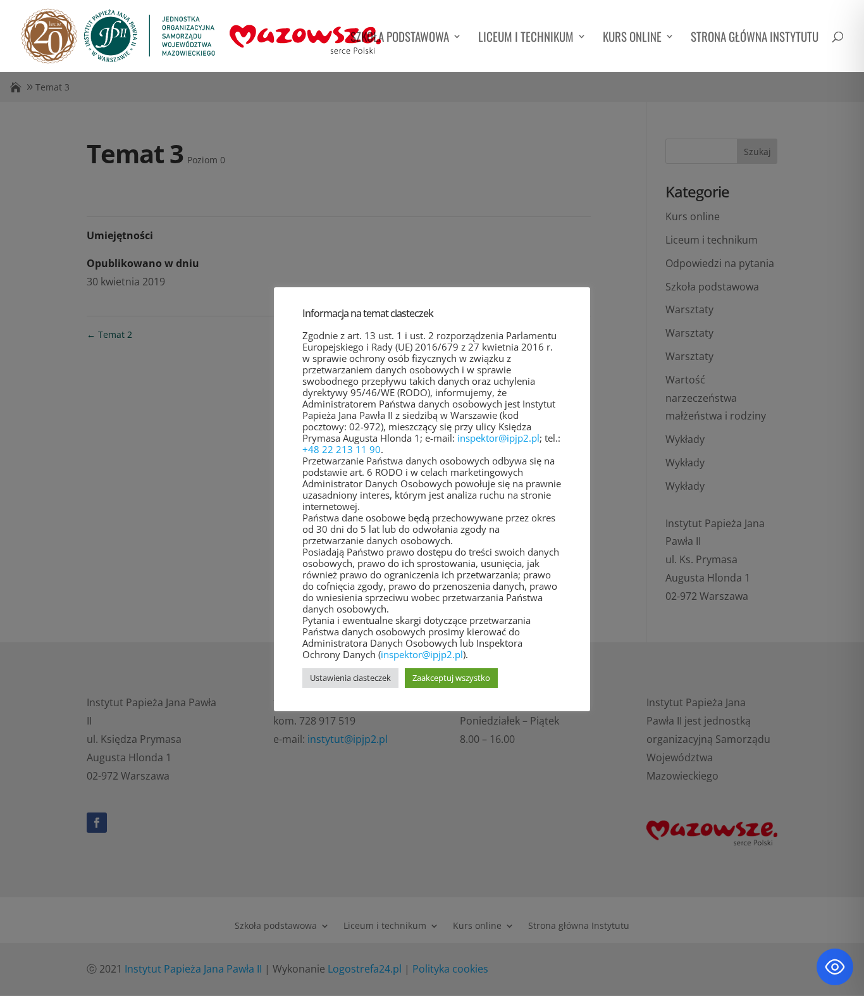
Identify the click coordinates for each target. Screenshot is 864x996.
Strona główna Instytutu (754, 38)
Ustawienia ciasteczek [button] (350, 677)
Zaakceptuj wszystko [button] (451, 677)
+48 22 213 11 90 (341, 449)
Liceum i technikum (526, 38)
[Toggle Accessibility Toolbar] (835, 967)
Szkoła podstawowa (399, 38)
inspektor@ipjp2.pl (498, 438)
